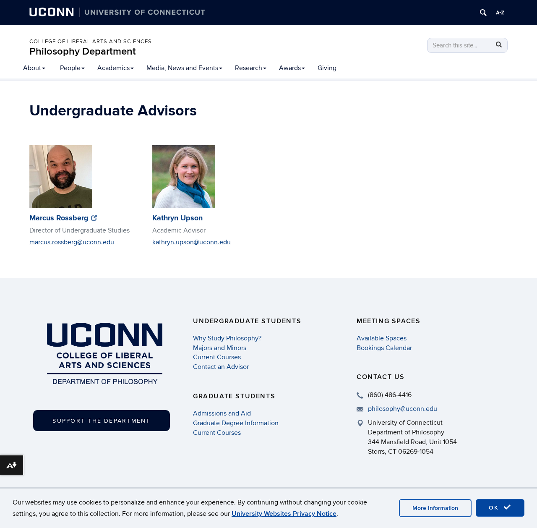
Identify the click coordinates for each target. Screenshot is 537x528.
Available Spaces (382, 338)
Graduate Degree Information (236, 423)
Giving (327, 68)
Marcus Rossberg (63, 218)
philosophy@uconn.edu (402, 409)
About (32, 68)
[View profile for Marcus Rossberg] (80, 176)
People (70, 68)
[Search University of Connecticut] (483, 12)
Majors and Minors (219, 348)
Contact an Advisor (221, 367)
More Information (435, 508)
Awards (290, 68)
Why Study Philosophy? (227, 338)
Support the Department (101, 420)
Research (248, 68)
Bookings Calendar (384, 348)
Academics (113, 68)
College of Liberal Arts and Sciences (90, 41)
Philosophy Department (82, 51)
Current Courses (217, 357)
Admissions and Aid (222, 413)
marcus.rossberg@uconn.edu (71, 242)
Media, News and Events (182, 68)
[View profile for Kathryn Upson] (203, 176)
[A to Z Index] (500, 12)
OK (495, 507)
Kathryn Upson (177, 218)
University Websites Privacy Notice (284, 514)
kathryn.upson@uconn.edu (191, 242)
